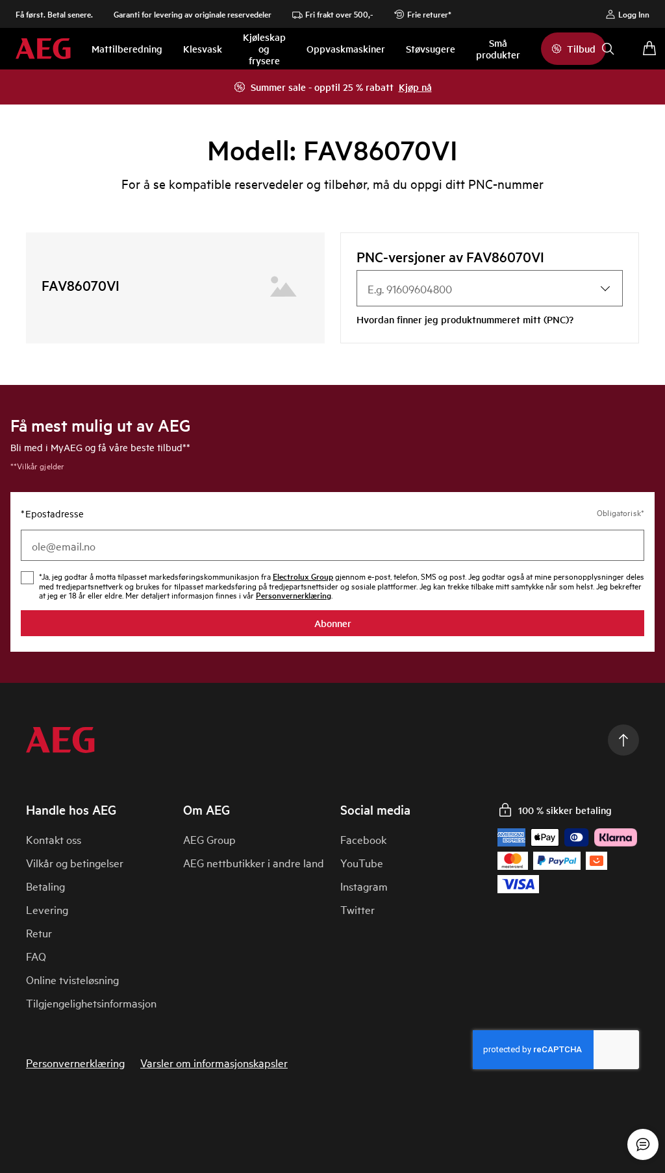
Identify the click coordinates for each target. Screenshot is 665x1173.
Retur (39, 932)
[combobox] (490, 288)
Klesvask (202, 49)
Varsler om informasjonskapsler (214, 1062)
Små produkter (498, 48)
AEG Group (209, 839)
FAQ (36, 955)
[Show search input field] (607, 48)
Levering (47, 909)
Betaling (45, 885)
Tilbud (581, 49)
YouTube (361, 862)
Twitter (357, 909)
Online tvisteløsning (72, 979)
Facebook (363, 839)
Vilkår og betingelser (74, 862)
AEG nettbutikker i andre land (253, 862)
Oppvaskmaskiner (346, 49)
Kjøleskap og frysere (264, 48)
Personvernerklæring (75, 1062)
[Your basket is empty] (649, 48)
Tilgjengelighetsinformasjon (91, 1002)
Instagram (364, 885)
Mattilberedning (127, 49)
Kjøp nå (415, 86)
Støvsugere (430, 49)
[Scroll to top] (623, 740)
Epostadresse (52, 513)
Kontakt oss (53, 839)
